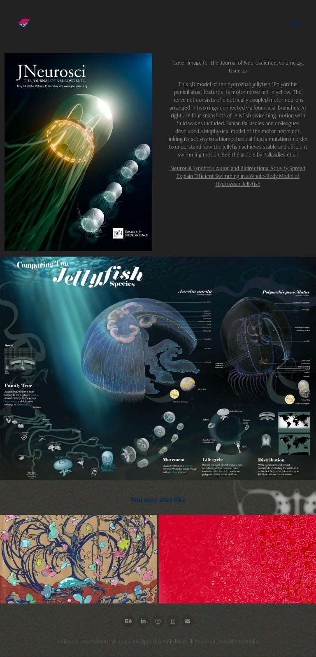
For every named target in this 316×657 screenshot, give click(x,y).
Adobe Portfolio (240, 641)
